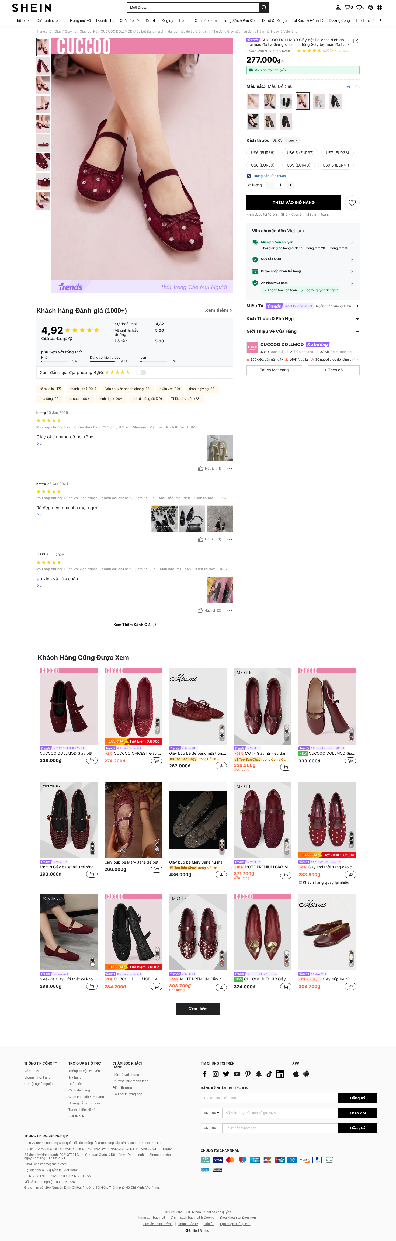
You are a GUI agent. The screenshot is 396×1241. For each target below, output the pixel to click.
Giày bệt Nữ (89, 31)
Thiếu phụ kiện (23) (185, 399)
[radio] (253, 101)
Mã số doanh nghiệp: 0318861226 (49, 1182)
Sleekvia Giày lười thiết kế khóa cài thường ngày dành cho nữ (69, 979)
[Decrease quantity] (270, 185)
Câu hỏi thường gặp (127, 1094)
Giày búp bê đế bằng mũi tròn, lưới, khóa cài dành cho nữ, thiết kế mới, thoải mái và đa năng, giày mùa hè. (198, 753)
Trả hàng (75, 1077)
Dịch (39, 443)
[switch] (141, 372)
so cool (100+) (80, 399)
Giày (58, 31)
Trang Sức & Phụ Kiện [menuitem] (239, 20)
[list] (244, 1074)
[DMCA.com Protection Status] (217, 1170)
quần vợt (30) (169, 389)
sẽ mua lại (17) (50, 389)
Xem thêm (198, 1009)
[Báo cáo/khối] (230, 468)
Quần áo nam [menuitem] (206, 20)
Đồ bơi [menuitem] (149, 20)
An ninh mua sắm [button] (274, 283)
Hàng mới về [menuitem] (80, 20)
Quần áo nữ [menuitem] (129, 20)
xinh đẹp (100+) (111, 399)
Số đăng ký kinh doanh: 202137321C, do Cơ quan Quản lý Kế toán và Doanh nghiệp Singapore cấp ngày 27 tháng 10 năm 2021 (97, 1156)
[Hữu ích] (200, 468)
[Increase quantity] (290, 185)
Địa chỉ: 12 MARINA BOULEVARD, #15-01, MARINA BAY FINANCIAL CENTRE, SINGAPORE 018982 (98, 1149)
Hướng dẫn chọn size (84, 1103)
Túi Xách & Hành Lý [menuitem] (308, 20)
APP (295, 1063)
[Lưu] (352, 202)
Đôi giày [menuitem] (166, 20)
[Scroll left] (374, 20)
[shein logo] (31, 7)
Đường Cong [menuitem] (339, 20)
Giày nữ (71, 31)
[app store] (296, 1076)
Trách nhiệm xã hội (82, 1110)
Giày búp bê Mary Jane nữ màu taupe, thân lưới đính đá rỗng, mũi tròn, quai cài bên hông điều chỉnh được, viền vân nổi (198, 862)
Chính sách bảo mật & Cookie (192, 1217)
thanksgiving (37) (202, 389)
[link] (348, 7)
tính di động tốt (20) (147, 399)
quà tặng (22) (50, 399)
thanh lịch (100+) (83, 389)
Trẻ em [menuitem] (184, 20)
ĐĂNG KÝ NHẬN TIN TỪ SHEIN (224, 1088)
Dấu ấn (209, 1224)
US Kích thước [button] (283, 140)
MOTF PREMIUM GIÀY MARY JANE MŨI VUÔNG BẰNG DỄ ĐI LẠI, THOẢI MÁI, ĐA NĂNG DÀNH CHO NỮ (263, 867)
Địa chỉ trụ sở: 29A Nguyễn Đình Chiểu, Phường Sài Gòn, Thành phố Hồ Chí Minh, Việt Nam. (92, 1188)
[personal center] (338, 7)
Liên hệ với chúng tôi (128, 1075)
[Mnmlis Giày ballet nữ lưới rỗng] (69, 820)
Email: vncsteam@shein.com (45, 1164)
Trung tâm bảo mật (151, 1217)
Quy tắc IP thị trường (158, 1224)
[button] (370, 7)
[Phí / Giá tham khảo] (282, 61)
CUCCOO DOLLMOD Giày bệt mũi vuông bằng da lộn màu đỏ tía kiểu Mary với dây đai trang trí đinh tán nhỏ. (69, 753)
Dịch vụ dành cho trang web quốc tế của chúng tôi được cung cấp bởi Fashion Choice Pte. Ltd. (93, 1143)
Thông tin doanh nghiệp (46, 1136)
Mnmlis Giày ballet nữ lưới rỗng (67, 867)
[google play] (306, 1076)
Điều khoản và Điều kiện (238, 1217)
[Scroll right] (380, 20)
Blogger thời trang (37, 1077)
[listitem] (69, 719)
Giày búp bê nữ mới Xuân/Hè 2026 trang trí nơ (327, 979)
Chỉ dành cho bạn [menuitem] (50, 20)
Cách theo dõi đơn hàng (86, 1097)
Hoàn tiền (75, 1084)
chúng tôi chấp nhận (220, 1151)
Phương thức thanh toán (130, 1081)
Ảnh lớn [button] (353, 86)
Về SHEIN (31, 1071)
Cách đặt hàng (79, 1090)
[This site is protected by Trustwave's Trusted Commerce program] (205, 1170)
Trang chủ (43, 31)
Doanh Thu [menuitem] (105, 20)
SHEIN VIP (76, 1116)
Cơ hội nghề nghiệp (39, 1084)
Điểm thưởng (122, 1088)
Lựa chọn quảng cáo (235, 1224)
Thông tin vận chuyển (84, 1071)
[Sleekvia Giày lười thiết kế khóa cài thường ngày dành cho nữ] (69, 932)
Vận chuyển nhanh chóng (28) (127, 389)
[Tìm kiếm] (264, 7)
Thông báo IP (188, 1224)
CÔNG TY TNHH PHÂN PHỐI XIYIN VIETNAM (58, 1176)
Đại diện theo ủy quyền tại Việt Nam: (51, 1170)
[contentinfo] (289, 1160)
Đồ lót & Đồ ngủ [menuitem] (274, 20)
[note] (133, 741)
